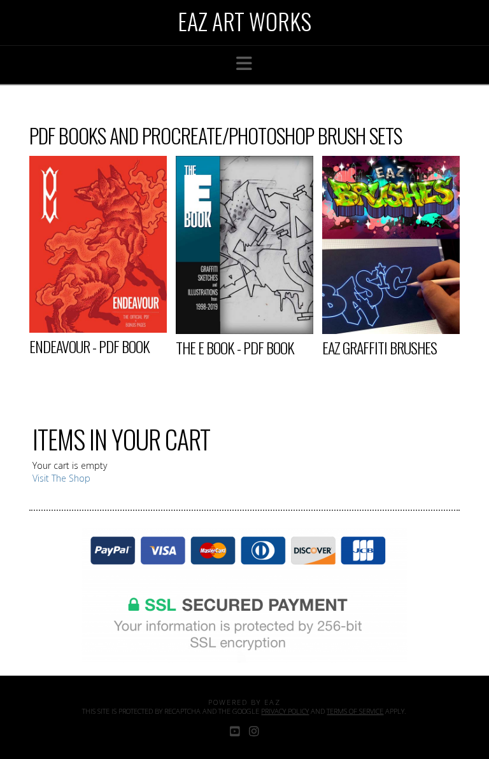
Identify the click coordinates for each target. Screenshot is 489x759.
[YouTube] (235, 731)
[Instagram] (254, 731)
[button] (244, 63)
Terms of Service (355, 711)
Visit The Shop (61, 478)
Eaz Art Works (244, 21)
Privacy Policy (285, 711)
